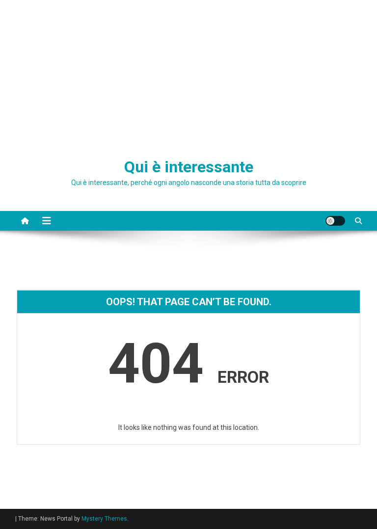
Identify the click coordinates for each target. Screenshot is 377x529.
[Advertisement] (188, 73)
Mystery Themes (104, 518)
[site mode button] (335, 221)
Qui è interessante (188, 167)
